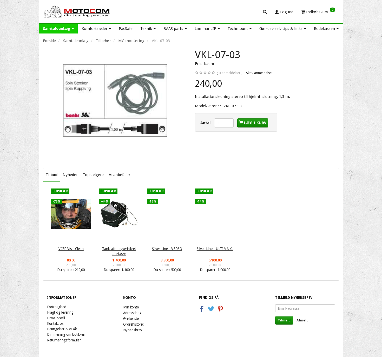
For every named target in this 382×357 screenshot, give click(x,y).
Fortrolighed (56, 307)
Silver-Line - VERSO (167, 249)
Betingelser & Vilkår (62, 329)
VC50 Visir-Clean (71, 249)
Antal (206, 122)
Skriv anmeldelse (259, 73)
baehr (209, 63)
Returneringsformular (64, 340)
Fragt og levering (60, 312)
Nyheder (70, 174)
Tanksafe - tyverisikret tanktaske (119, 251)
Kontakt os (55, 323)
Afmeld (302, 320)
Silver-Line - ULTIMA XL (215, 249)
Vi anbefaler (119, 174)
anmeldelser (229, 73)
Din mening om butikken (66, 334)
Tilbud (51, 174)
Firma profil (56, 318)
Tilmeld (284, 320)
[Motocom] (77, 11)
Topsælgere (93, 174)
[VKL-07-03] (115, 100)
